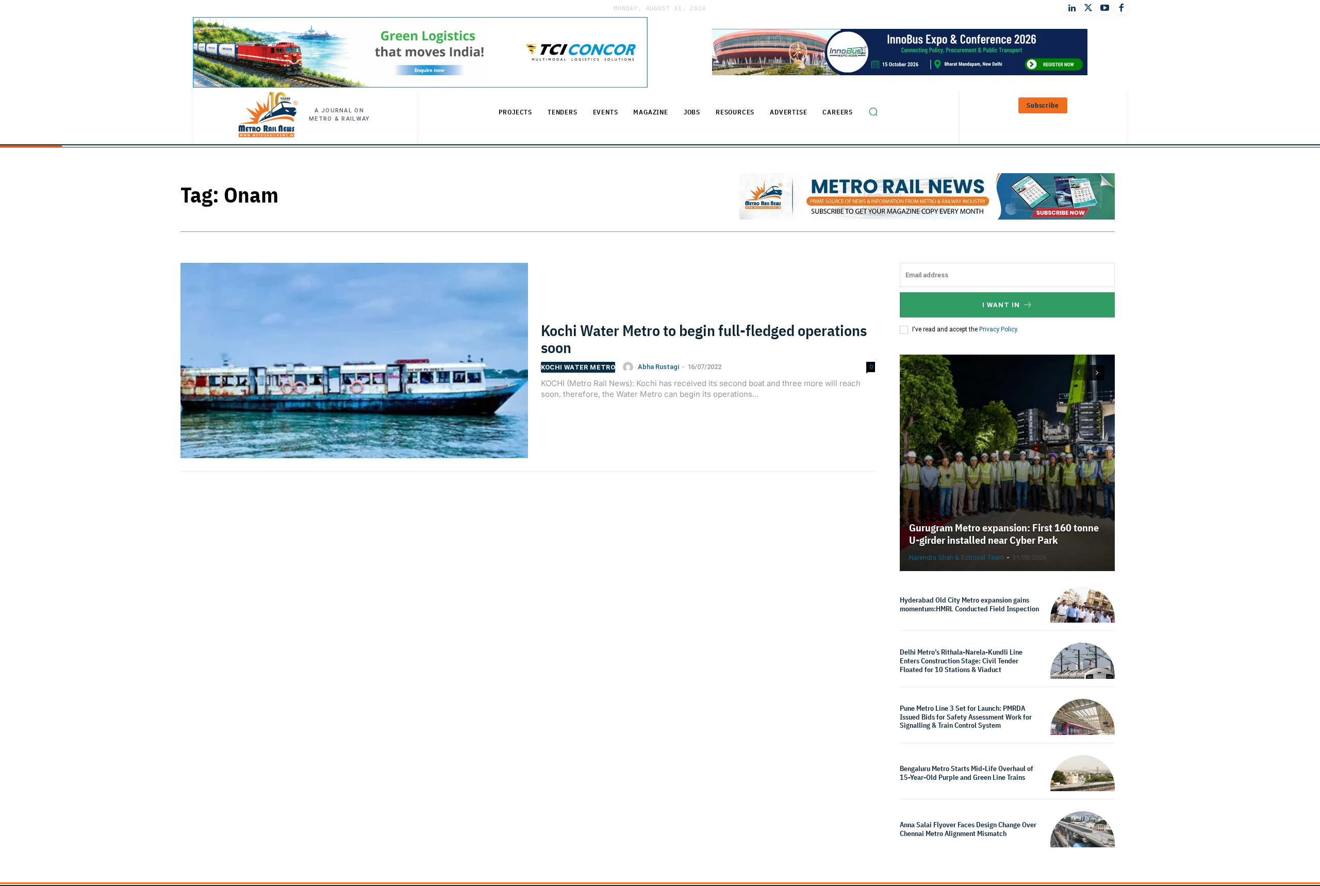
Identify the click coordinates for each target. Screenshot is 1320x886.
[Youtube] (1105, 8)
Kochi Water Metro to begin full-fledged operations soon (704, 338)
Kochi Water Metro (578, 367)
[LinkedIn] (1072, 8)
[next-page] (1097, 372)
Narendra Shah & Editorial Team (956, 557)
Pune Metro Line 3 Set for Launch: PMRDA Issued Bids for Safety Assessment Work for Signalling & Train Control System (966, 717)
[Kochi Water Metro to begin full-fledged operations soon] (354, 367)
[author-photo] (629, 367)
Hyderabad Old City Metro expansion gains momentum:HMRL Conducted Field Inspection (970, 604)
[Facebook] (1121, 8)
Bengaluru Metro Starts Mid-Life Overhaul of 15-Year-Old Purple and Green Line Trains (966, 773)
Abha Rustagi (658, 367)
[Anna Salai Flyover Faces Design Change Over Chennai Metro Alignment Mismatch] (1082, 843)
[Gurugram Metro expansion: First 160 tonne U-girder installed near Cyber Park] (1007, 463)
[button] (873, 112)
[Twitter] (1088, 8)
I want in (1001, 305)
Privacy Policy (998, 329)
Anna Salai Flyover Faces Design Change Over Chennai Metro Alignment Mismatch (968, 829)
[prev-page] (1078, 372)
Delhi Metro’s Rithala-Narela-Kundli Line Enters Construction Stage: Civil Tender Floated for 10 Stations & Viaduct (961, 660)
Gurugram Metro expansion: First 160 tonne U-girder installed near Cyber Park (1004, 534)
